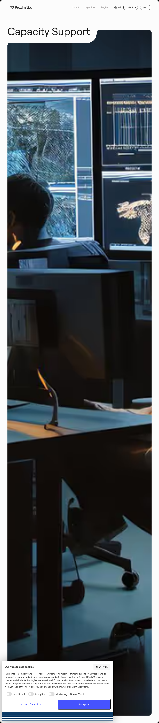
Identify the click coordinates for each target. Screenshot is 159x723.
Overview (103, 666)
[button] (117, 7)
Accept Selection (31, 704)
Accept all (84, 704)
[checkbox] (15, 694)
